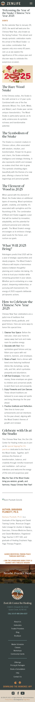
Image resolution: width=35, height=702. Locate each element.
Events (5, 21)
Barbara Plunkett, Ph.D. (12, 517)
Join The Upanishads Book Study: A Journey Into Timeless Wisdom (18, 561)
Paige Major (26, 699)
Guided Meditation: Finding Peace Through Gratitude (17, 555)
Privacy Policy (9, 699)
